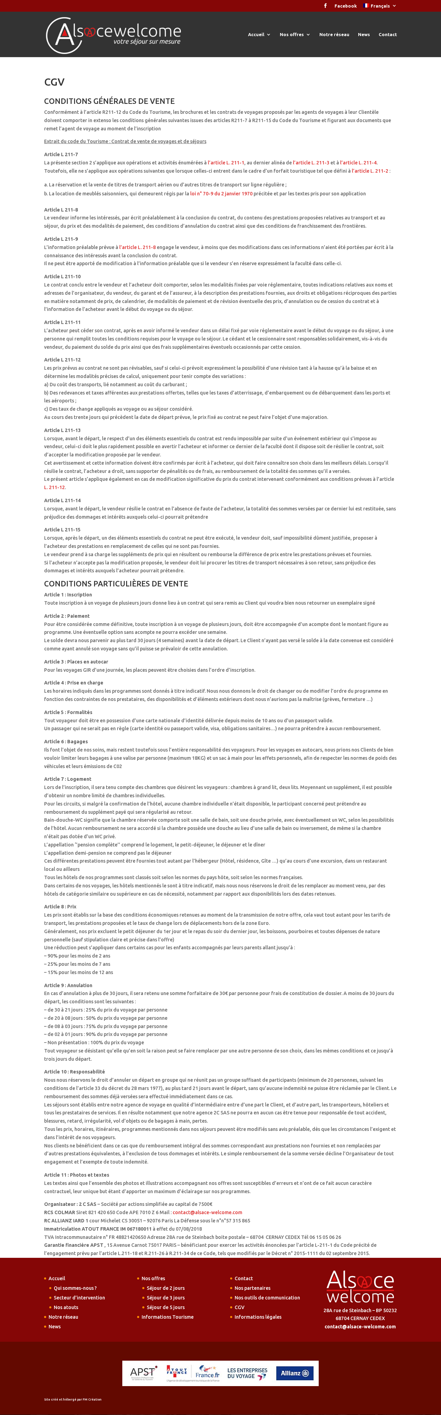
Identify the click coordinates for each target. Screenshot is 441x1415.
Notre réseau (334, 34)
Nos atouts (66, 1307)
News (364, 34)
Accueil (256, 34)
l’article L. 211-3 (311, 162)
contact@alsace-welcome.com (207, 1212)
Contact (388, 34)
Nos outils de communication (267, 1297)
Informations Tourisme (168, 1317)
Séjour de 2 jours (166, 1288)
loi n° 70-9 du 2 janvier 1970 (221, 193)
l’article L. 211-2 (370, 171)
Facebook (346, 6)
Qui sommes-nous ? (75, 1288)
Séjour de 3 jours (166, 1297)
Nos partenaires (252, 1288)
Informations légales (258, 1317)
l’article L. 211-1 (226, 162)
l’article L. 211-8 (137, 247)
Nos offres (292, 34)
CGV (240, 1307)
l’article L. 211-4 (358, 162)
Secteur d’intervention (79, 1297)
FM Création (92, 1399)
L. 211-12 (54, 487)
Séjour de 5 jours (166, 1307)
